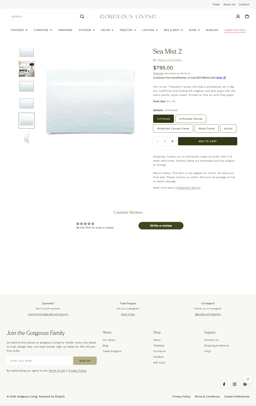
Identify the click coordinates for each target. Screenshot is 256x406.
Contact (244, 4)
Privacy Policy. (78, 370)
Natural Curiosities (170, 59)
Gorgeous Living (27, 396)
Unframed (163, 118)
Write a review (161, 225)
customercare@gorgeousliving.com (48, 314)
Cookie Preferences (236, 396)
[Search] (82, 16)
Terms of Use (57, 370)
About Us (229, 4)
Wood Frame (206, 128)
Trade (216, 4)
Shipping (158, 73)
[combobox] (47, 16)
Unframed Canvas (190, 118)
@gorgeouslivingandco (208, 314)
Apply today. (128, 314)
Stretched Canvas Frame (173, 128)
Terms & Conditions (207, 396)
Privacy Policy (181, 396)
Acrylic (228, 128)
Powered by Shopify (52, 396)
